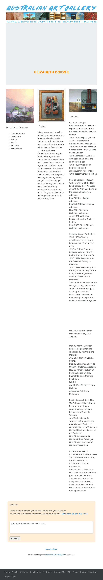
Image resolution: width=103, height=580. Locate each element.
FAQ (69, 572)
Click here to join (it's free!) (75, 513)
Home (7, 572)
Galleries (24, 572)
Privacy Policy (79, 572)
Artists (15, 572)
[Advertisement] (51, 49)
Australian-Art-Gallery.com (55, 555)
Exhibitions (35, 572)
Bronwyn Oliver (51, 549)
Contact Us (59, 572)
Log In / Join (10, 576)
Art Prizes (47, 572)
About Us (92, 572)
